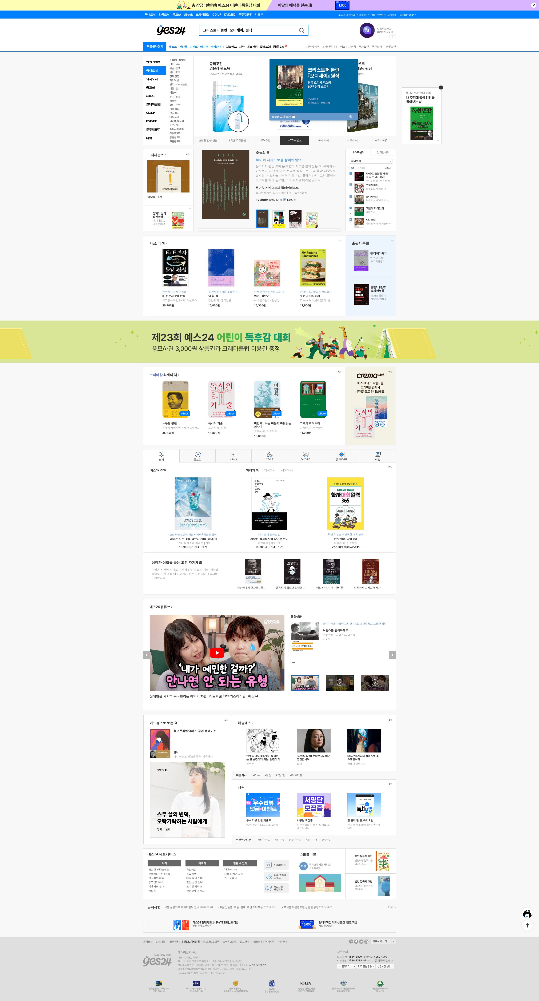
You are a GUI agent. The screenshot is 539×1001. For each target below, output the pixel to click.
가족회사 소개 (383, 941)
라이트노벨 (181, 84)
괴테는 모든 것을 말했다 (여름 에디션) (193, 538)
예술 (171, 68)
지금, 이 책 (157, 243)
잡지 (178, 88)
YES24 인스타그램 (366, 942)
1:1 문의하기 (346, 966)
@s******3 (295, 839)
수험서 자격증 (176, 129)
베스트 (173, 46)
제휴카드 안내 (156, 886)
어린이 (172, 92)
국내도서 (152, 70)
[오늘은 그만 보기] (440, 89)
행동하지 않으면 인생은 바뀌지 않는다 (297, 587)
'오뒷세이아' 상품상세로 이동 (370, 188)
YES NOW (153, 62)
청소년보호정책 (211, 941)
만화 (171, 84)
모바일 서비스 (194, 886)
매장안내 (216, 46)
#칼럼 (268, 775)
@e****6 (279, 839)
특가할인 (364, 46)
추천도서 (377, 46)
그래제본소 (155, 155)
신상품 (183, 46)
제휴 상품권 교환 (233, 873)
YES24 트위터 (361, 942)
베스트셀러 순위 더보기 (388, 167)
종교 (178, 68)
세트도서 (287, 470)
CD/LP (150, 112)
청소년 (172, 100)
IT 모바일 (174, 125)
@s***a (326, 839)
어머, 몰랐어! (262, 295)
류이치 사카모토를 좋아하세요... (280, 160)
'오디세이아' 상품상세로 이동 (370, 200)
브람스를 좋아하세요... (337, 630)
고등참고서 (175, 141)
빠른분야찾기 (155, 46)
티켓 (149, 138)
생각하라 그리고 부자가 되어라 (371, 587)
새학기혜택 (312, 46)
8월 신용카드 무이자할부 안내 (189, 907)
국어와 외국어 (176, 120)
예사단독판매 (330, 46)
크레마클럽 (153, 104)
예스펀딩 (252, 46)
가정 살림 (174, 108)
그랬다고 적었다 (310, 423)
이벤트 (194, 46)
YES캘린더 (276, 865)
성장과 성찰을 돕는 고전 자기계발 (177, 562)
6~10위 (361, 168)
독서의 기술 (215, 423)
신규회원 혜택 (156, 878)
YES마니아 (230, 869)
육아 (178, 104)
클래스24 (265, 46)
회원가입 (350, 14)
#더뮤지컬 (296, 775)
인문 (171, 64)
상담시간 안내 (385, 966)
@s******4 (311, 839)
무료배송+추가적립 (159, 873)
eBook (150, 96)
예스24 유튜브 (159, 607)
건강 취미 (174, 112)
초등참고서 (175, 133)
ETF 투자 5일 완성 (173, 295)
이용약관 (173, 941)
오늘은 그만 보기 (281, 116)
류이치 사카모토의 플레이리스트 (277, 187)
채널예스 (244, 723)
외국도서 (152, 79)
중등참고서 (175, 137)
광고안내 (244, 941)
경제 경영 (174, 76)
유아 (171, 96)
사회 (171, 72)
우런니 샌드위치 (310, 295)
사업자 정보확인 (256, 965)
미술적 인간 (154, 196)
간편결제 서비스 (195, 890)
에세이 (182, 60)
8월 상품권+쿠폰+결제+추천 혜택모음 (248, 907)
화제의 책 (163, 375)
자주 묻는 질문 (365, 966)
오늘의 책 (263, 152)
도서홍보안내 (229, 941)
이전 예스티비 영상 (146, 655)
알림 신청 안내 (194, 882)
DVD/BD (151, 121)
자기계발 (174, 80)
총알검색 (191, 873)
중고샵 (150, 87)
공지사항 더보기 (391, 907)
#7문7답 (281, 775)
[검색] (301, 30)
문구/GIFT (153, 129)
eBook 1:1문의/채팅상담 (377, 960)
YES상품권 (230, 878)
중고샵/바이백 (156, 882)
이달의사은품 (348, 46)
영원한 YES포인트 (158, 869)
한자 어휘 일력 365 (345, 538)
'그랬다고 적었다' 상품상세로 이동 (370, 212)
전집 (178, 96)
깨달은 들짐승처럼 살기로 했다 (269, 538)
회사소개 (147, 941)
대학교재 (174, 116)
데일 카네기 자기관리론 (329, 587)
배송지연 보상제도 (276, 888)
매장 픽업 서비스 (195, 878)
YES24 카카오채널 (351, 942)
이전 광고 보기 (391, 36)
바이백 (204, 46)
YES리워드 (276, 876)
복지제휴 (269, 941)
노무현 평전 (169, 423)
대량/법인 (390, 46)
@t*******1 (264, 839)
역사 (178, 64)
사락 (241, 46)
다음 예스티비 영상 (392, 655)
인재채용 (160, 941)
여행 (171, 88)
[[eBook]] (177, 399)
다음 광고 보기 (394, 36)
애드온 (152, 890)
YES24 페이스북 (356, 942)
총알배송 (191, 869)
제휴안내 (257, 941)
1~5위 (351, 168)
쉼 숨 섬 (213, 295)
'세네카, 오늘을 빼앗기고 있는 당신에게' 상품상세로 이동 (370, 177)
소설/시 (173, 60)
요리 (171, 104)
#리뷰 (256, 775)
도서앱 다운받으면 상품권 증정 (308, 907)
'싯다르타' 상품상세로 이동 (370, 223)
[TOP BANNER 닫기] (533, 5)
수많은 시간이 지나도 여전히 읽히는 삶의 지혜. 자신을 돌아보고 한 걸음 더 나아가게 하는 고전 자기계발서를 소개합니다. (185, 574)
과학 (178, 72)
